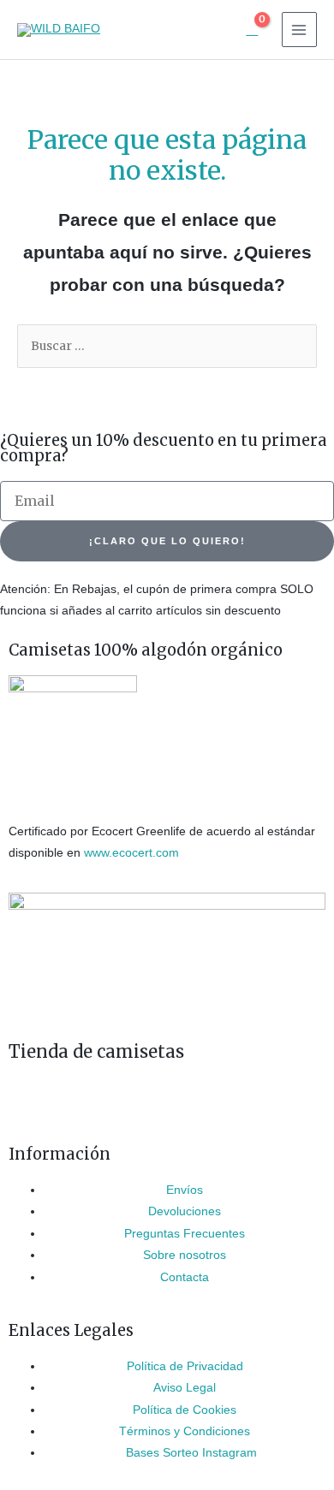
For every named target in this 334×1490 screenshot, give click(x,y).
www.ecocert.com (131, 852)
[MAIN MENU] (299, 29)
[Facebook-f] (76, 1100)
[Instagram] (30, 1100)
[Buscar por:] (167, 346)
